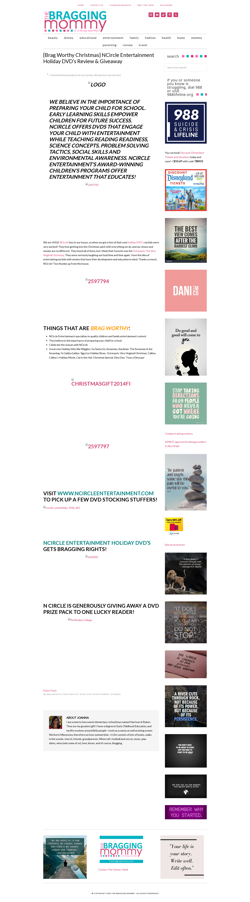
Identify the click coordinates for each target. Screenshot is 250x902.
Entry (46, 690)
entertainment (100, 694)
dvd (89, 694)
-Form (53, 690)
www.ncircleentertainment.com (105, 493)
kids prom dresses (175, 544)
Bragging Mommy (75, 21)
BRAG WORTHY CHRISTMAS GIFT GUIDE (66, 694)
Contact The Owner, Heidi (113, 869)
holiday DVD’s (136, 242)
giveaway (115, 694)
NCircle (64, 242)
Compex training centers (179, 433)
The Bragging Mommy (123, 893)
